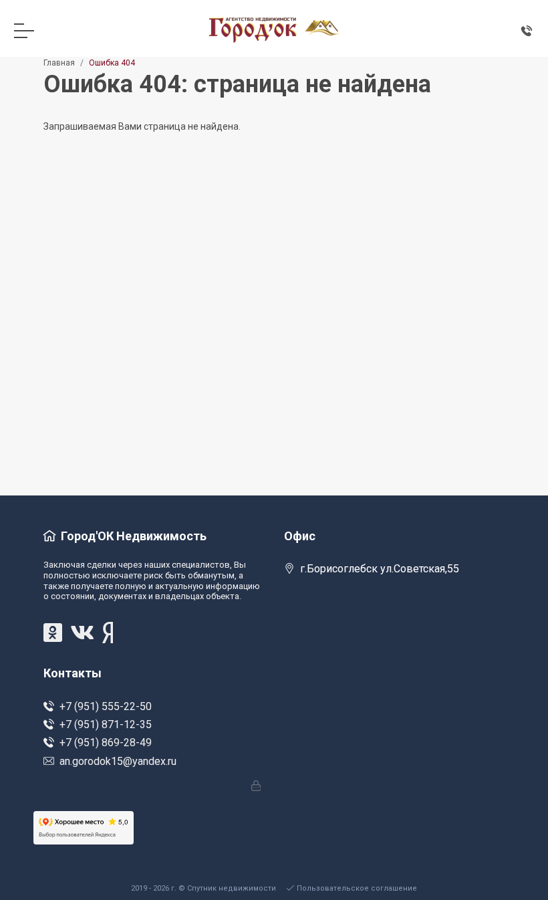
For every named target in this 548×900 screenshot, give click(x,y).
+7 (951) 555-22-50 (105, 706)
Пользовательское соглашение (357, 888)
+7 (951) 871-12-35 (105, 724)
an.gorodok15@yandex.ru (117, 761)
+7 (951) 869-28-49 (105, 742)
